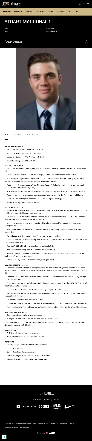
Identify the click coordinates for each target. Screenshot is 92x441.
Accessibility (24, 427)
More (70, 12)
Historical (32, 135)
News (51, 12)
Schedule (18, 12)
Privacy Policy (9, 423)
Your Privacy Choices (67, 423)
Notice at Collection (11, 427)
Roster (29, 12)
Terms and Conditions (40, 423)
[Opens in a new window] (26, 407)
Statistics (40, 12)
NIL (77, 12)
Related (17, 135)
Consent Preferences (23, 423)
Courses (60, 12)
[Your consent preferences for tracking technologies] (4, 437)
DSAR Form (54, 423)
